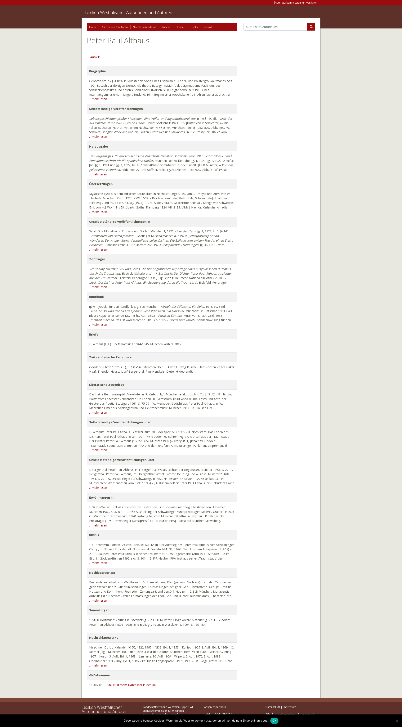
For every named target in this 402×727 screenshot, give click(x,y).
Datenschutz (272, 707)
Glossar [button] (180, 27)
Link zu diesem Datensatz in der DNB (132, 685)
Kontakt (207, 27)
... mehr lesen (98, 99)
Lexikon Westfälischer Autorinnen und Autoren (128, 12)
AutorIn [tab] (95, 57)
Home (93, 27)
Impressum (289, 707)
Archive (165, 27)
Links (195, 27)
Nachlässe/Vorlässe (144, 27)
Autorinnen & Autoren (115, 27)
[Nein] (397, 721)
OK (274, 720)
